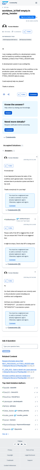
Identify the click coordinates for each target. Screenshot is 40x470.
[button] (24, 31)
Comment (33, 94)
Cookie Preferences (10, 465)
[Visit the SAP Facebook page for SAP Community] (15, 444)
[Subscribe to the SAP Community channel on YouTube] (21, 444)
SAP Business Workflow (25, 39)
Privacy (10, 450)
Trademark (10, 460)
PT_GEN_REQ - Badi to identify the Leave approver (19, 369)
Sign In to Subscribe (27, 17)
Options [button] (36, 17)
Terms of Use (30, 450)
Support (30, 460)
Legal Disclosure (30, 455)
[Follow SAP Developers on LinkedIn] (25, 444)
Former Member (13, 26)
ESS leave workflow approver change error (16, 376)
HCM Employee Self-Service (10, 39)
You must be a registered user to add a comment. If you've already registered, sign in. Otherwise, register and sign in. (19, 199)
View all (4, 434)
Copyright (10, 455)
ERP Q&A (6, 7)
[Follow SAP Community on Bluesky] (18, 444)
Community (13, 2)
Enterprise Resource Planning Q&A (15, 366)
